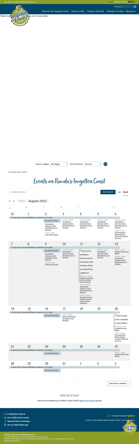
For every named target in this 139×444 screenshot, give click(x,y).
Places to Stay (77, 11)
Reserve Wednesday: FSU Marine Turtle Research (69, 318)
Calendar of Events (115, 11)
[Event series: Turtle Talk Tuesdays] (56, 233)
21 (12, 346)
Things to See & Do (95, 11)
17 (64, 308)
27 (116, 346)
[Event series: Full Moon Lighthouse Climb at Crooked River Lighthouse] (93, 276)
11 (81, 243)
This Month (21, 201)
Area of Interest (76, 164)
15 (29, 308)
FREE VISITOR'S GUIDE (11, 2)
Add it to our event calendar (90, 401)
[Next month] (13, 201)
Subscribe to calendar (117, 383)
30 (46, 363)
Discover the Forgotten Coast (55, 11)
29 (29, 363)
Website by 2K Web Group (12, 441)
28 (12, 363)
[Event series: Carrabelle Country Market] (127, 326)
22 (29, 346)
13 (116, 243)
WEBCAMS (22, 2)
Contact (88, 420)
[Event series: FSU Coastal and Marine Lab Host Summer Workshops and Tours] (125, 230)
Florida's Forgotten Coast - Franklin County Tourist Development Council (32, 439)
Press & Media (97, 420)
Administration (109, 420)
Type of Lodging (42, 164)
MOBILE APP (31, 2)
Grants (118, 420)
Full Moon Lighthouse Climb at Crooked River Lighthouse (86, 280)
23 (46, 346)
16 (46, 308)
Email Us (45, 437)
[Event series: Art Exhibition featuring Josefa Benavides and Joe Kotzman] (74, 220)
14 (12, 308)
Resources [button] (130, 11)
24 (64, 346)
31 (12, 213)
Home (19, 172)
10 (64, 243)
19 (98, 308)
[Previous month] (9, 201)
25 (81, 346)
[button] (135, 7)
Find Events (107, 192)
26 (98, 346)
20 (116, 308)
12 (98, 243)
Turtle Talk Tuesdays (51, 235)
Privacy (71, 439)
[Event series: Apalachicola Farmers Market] (125, 250)
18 (81, 308)
